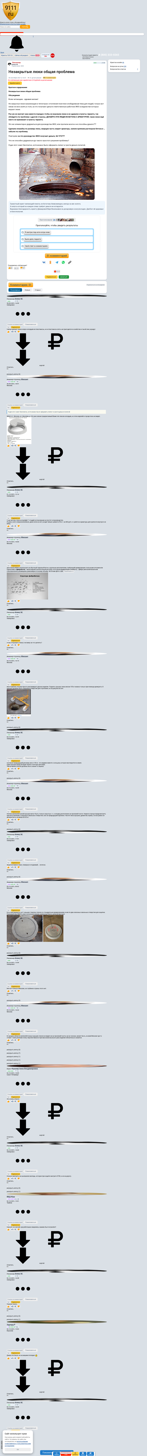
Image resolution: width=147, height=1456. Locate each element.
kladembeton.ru (69, 571)
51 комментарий (57, 255)
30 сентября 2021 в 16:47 (17, 78)
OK (18, 1449)
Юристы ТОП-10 (6, 55)
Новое (34, 55)
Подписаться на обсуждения (95, 285)
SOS (52, 55)
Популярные (15, 290)
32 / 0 (16, 268)
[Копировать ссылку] (69, 262)
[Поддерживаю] (8, 331)
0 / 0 (58, 271)
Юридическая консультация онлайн (13, 24)
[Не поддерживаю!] (18, 331)
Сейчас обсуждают (21, 55)
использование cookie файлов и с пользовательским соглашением (18, 1444)
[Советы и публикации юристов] (11, 11)
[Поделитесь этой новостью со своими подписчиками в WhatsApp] (63, 262)
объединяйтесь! (20, 22)
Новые (27, 290)
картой (41, 365)
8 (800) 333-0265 (109, 54)
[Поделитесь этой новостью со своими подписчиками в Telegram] (57, 262)
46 (123, 62)
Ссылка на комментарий (15, 324)
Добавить (75, 1454)
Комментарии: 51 (20, 284)
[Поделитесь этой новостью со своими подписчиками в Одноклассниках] (50, 262)
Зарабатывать (15, 83)
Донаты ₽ (63, 277)
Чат (8, 327)
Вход (2, 52)
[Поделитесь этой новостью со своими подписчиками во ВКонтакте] (44, 262)
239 (125, 66)
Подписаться (51, 277)
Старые (38, 290)
